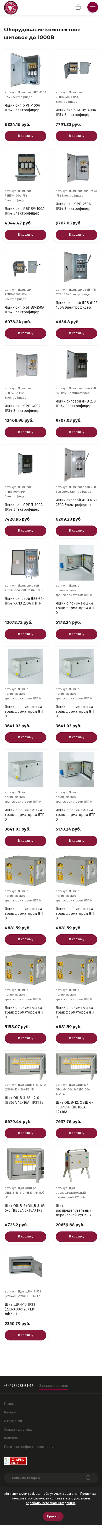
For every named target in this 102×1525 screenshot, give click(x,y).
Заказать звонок (53, 1385)
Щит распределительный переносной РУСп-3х (74, 1210)
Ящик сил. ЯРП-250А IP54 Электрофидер (73, 206)
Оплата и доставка (18, 1429)
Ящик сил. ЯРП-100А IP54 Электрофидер (22, 107)
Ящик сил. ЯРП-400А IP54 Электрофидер (23, 408)
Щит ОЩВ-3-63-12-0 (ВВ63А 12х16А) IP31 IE (24, 1100)
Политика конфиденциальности (29, 1447)
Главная (10, 1404)
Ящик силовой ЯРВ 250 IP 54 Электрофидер (76, 403)
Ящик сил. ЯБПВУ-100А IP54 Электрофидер (24, 211)
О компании (13, 1421)
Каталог (10, 1412)
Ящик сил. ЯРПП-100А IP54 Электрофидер (24, 507)
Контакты (11, 1438)
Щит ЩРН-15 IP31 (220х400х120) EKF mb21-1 (20, 1309)
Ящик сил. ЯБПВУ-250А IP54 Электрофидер (24, 309)
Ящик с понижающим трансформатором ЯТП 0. (76, 608)
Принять (53, 1516)
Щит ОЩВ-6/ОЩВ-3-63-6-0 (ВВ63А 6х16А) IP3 (25, 1208)
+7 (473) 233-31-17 (18, 1385)
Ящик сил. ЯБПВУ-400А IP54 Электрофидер (76, 112)
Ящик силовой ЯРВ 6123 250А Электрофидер (76, 502)
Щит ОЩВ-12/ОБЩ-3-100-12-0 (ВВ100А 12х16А (74, 1107)
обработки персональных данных (51, 1503)
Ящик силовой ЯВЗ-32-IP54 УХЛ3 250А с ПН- (24, 601)
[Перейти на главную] (11, 8)
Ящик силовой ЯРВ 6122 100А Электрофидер (76, 305)
